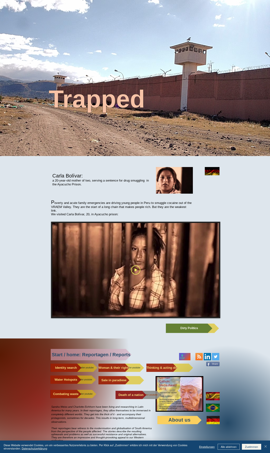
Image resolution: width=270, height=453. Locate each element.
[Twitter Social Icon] (215, 356)
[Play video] (135, 270)
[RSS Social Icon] (199, 356)
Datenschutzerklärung (34, 448)
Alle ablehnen (229, 447)
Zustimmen (251, 447)
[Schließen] (265, 446)
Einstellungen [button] (207, 447)
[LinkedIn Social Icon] (207, 356)
